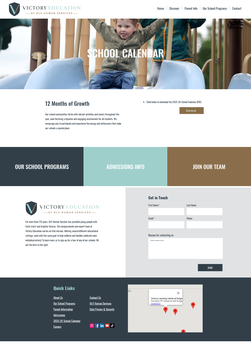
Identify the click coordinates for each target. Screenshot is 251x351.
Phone (189, 218)
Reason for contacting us (160, 235)
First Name (153, 205)
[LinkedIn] (102, 325)
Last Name (191, 205)
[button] (191, 7)
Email (150, 218)
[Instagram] (92, 325)
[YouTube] (107, 325)
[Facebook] (97, 325)
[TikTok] (112, 325)
